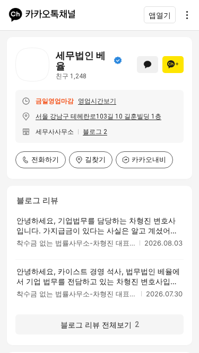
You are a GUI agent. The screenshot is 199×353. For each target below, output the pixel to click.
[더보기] (184, 14)
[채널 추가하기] (173, 64)
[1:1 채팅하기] (147, 64)
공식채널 (118, 60)
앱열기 (160, 15)
